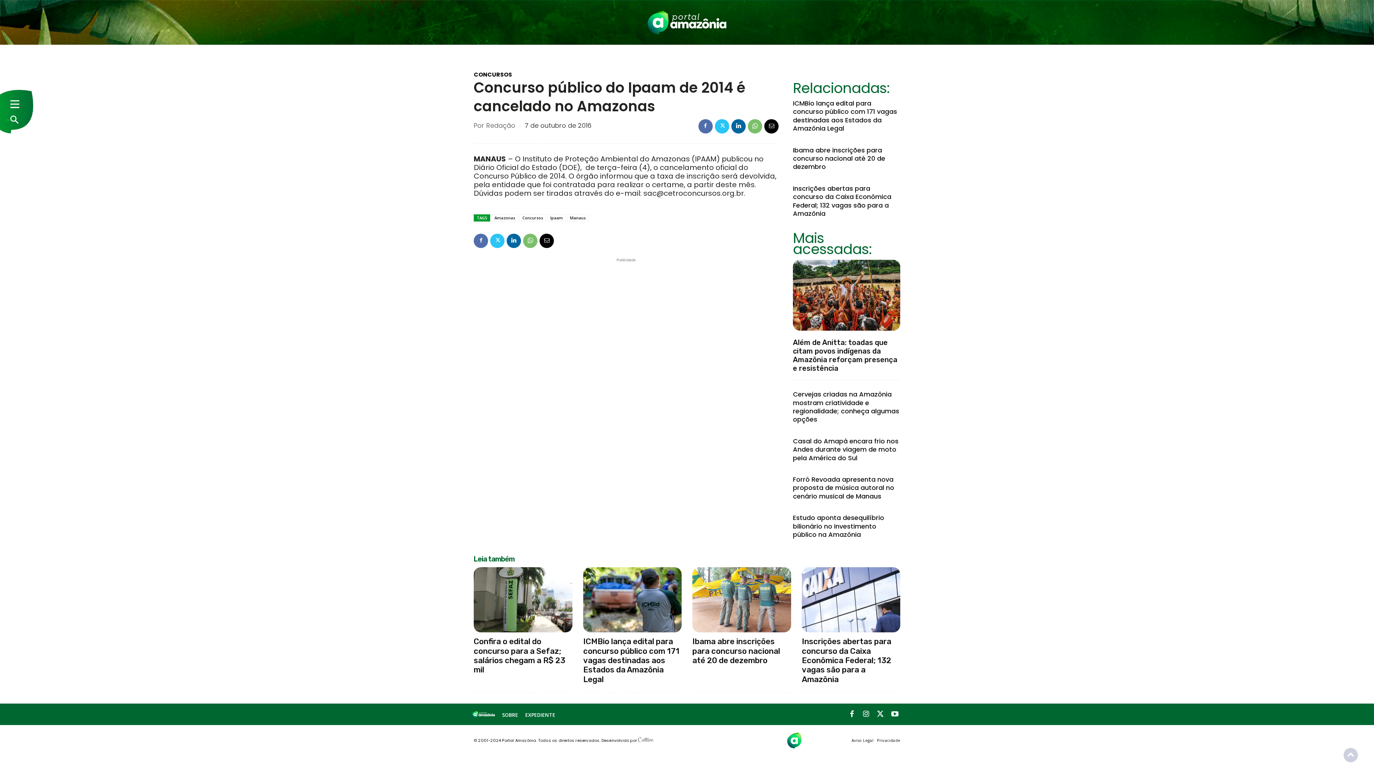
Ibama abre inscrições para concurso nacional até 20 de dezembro (839, 158)
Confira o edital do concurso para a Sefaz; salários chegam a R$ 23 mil (519, 656)
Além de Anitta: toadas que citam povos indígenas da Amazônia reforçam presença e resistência (845, 355)
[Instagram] (866, 714)
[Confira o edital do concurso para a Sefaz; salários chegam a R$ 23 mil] (523, 599)
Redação (500, 125)
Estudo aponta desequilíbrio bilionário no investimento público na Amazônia (838, 526)
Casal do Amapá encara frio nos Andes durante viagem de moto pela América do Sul (845, 449)
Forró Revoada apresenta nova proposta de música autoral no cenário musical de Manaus (843, 488)
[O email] (771, 126)
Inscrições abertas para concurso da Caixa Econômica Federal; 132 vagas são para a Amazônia (842, 201)
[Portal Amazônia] (687, 22)
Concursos (493, 75)
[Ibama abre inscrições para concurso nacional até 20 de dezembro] (741, 599)
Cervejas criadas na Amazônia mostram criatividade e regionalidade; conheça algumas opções (846, 407)
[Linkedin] (738, 126)
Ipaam (556, 217)
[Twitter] (722, 126)
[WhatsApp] (755, 126)
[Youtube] (895, 714)
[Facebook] (705, 126)
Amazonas (504, 217)
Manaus (578, 217)
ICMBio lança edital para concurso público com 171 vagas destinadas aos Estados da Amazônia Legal (845, 116)
